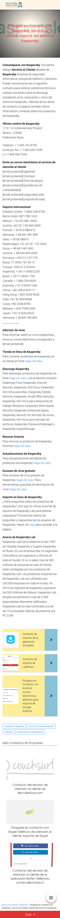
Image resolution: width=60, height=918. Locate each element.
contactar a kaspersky (14, 726)
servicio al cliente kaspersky (41, 726)
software (8, 732)
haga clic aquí (33, 361)
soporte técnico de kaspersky (30, 732)
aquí (33, 524)
